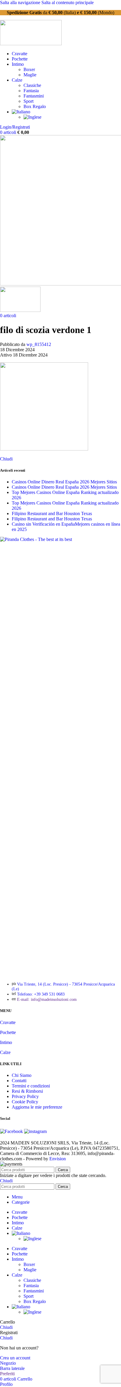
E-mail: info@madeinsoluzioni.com (47, 999)
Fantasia (31, 90)
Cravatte (8, 1022)
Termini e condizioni (31, 1085)
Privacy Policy (25, 1096)
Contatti (19, 1080)
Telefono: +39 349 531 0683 (41, 994)
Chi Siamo (21, 1075)
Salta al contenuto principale (67, 2)
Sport (28, 101)
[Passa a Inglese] (32, 117)
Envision (57, 1158)
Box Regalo (34, 106)
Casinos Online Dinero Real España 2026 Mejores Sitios (64, 481)
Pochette (8, 1032)
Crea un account (15, 1357)
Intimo (6, 1042)
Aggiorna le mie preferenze (37, 1106)
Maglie (29, 74)
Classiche (32, 85)
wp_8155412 (38, 344)
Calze (5, 1052)
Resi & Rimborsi (27, 1091)
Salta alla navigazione (20, 2)
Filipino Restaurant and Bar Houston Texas (52, 513)
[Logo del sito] (31, 43)
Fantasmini (33, 95)
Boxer (29, 69)
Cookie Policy (25, 1101)
